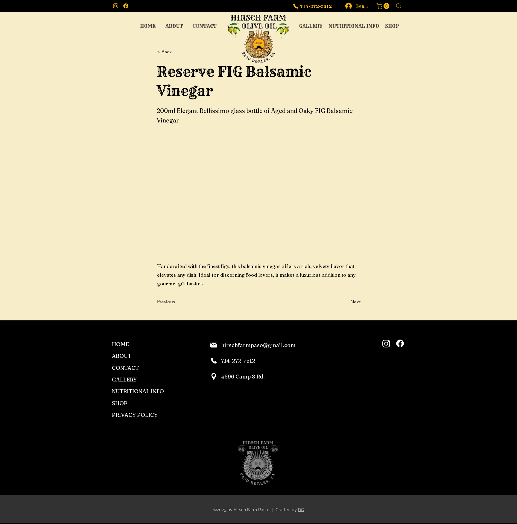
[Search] (399, 6)
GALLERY (124, 379)
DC (301, 509)
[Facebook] (400, 343)
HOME (120, 344)
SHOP (119, 403)
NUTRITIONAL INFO (138, 391)
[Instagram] (386, 343)
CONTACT (125, 367)
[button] (383, 6)
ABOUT (121, 355)
